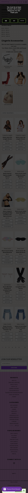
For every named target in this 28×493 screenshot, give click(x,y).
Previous (2, 491)
